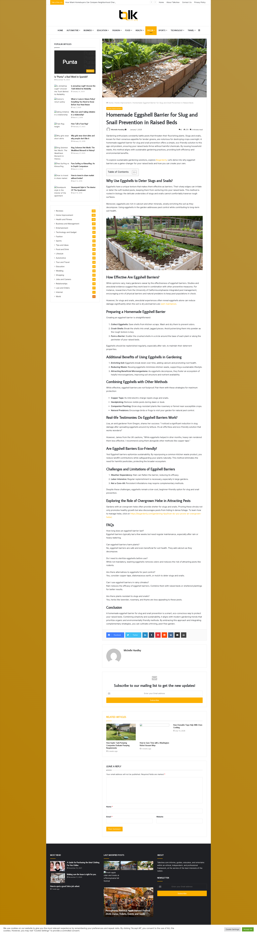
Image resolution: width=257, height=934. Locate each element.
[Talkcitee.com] (128, 15)
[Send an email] (125, 130)
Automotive (72, 30)
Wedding (59, 271)
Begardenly (161, 160)
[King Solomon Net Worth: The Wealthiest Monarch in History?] (61, 153)
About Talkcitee (173, 2)
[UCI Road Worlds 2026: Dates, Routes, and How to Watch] (128, 865)
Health (139, 30)
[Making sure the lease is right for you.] (57, 878)
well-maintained (168, 304)
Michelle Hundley (117, 130)
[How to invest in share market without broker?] (61, 179)
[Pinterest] (158, 635)
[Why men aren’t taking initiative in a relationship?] (61, 115)
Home (161, 2)
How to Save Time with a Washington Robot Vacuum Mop (154, 744)
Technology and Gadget (66, 232)
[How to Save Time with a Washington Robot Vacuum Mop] (154, 732)
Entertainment (62, 228)
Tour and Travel (62, 262)
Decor (150, 30)
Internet (59, 292)
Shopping (60, 275)
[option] (128, 902)
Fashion (116, 30)
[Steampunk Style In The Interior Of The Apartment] (61, 191)
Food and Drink (62, 249)
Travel (191, 30)
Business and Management (67, 224)
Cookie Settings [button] (232, 929)
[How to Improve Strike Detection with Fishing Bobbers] (112, 865)
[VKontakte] (170, 635)
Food (127, 30)
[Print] (183, 635)
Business (88, 30)
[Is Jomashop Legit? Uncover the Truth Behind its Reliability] (61, 90)
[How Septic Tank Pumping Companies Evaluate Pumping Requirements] (121, 732)
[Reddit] (164, 635)
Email (109, 817)
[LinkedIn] (145, 635)
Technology (176, 30)
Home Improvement (123, 103)
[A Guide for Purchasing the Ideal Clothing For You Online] (57, 866)
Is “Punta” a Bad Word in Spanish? (71, 76)
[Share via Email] (177, 635)
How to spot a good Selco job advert (64, 886)
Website (159, 817)
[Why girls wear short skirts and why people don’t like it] (61, 139)
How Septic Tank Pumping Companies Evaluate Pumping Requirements (118, 745)
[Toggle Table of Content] (133, 172)
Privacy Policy (199, 2)
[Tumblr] (151, 635)
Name (109, 807)
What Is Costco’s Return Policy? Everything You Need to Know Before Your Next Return (83, 102)
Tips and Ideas (62, 245)
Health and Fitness (64, 219)
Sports (161, 30)
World (58, 296)
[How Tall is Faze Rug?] (61, 127)
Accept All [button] (248, 929)
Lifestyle (59, 254)
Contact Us (187, 2)
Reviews (59, 211)
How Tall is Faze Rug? (79, 124)
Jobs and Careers (63, 279)
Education (102, 30)
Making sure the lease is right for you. (81, 874)
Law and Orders (63, 288)
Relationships (61, 284)
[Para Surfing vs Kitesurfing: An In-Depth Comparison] (61, 167)
